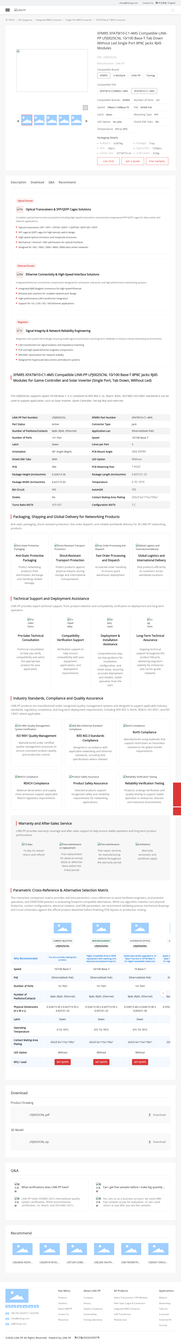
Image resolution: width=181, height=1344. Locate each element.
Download (37, 182)
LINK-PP (136, 75)
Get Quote (63, 1061)
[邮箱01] (177, 794)
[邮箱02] (177, 787)
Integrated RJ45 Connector (49, 19)
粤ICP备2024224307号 (87, 1337)
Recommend (67, 182)
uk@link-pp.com (18, 1323)
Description (18, 182)
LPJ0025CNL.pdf (39, 1114)
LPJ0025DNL (101, 946)
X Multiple (119, 75)
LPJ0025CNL (62, 946)
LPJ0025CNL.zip (39, 1142)
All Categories (25, 19)
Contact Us (148, 2)
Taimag (150, 75)
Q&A (51, 182)
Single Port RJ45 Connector (79, 19)
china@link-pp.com (128, 2)
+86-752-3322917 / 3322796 (25, 1313)
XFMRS (104, 75)
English (172, 2)
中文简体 (162, 2)
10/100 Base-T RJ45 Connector (111, 19)
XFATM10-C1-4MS (144, 91)
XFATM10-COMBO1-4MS (114, 91)
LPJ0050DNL (140, 946)
